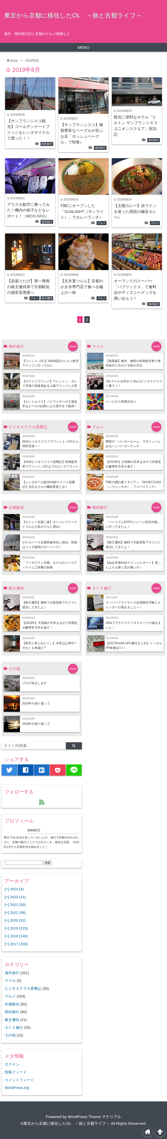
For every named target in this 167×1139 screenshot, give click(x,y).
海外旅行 (47, 143)
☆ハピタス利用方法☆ (121, 401)
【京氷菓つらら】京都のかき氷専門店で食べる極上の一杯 (81, 287)
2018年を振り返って (36, 723)
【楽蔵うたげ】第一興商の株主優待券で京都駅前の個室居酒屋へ (28, 287)
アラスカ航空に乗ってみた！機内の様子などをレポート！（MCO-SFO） (28, 210)
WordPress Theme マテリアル (94, 1117)
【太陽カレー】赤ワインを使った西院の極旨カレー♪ (135, 211)
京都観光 (12, 1004)
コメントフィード (19, 1080)
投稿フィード (16, 1072)
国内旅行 (12, 1012)
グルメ (101, 223)
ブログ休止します (34, 683)
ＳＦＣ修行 (14, 1028)
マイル (10, 981)
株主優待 (47, 298)
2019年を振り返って (36, 703)
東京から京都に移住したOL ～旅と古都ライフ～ (73, 15)
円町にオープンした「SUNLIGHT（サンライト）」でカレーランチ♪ (82, 211)
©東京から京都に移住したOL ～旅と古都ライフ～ (65, 1123)
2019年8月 (32, 60)
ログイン (12, 1064)
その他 (10, 1035)
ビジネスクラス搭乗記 (23, 988)
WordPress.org (17, 1088)
